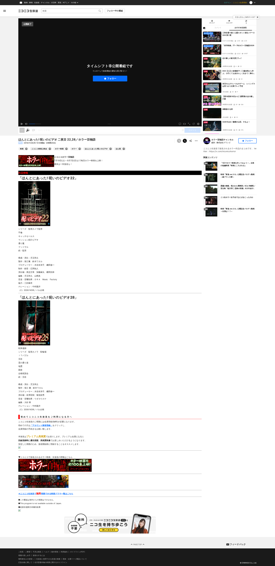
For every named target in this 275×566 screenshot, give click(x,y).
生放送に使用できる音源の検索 (48, 559)
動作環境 (54, 552)
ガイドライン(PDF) (77, 552)
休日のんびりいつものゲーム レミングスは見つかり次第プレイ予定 (238, 85)
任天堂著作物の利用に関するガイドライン (51, 562)
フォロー (111, 78)
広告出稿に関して (25, 562)
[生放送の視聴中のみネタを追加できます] (22, 130)
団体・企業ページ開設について (75, 559)
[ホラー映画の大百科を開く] (66, 149)
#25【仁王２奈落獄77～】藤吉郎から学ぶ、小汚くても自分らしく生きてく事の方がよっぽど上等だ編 (238, 72)
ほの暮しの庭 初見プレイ (232, 58)
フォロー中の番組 (115, 11)
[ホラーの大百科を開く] (79, 149)
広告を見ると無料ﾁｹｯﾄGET (245, 17)
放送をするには (39, 555)
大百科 (53, 2)
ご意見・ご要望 (24, 552)
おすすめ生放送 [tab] (241, 28)
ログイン (227, 2)
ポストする (185, 141)
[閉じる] (257, 17)
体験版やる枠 (227, 109)
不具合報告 (37, 552)
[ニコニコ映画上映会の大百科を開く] (50, 149)
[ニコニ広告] (27, 130)
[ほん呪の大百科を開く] (124, 149)
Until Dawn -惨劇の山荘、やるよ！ (236, 122)
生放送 (36, 2)
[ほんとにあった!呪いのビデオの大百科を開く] (110, 149)
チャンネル (45, 2)
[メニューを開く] (4, 11)
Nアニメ (66, 2)
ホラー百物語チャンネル (222, 139)
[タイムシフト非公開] (179, 141)
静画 (31, 2)
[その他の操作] (196, 141)
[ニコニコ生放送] (28, 11)
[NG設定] (204, 27)
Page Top (137, 544)
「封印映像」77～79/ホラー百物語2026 (238, 45)
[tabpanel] (229, 82)
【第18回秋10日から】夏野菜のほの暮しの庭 (238, 97)
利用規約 (64, 552)
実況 (59, 2)
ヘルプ (46, 552)
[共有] (190, 141)
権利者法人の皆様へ (26, 559)
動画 (26, 2)
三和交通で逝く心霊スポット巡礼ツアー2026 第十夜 (238, 34)
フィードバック (238, 544)
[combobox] (72, 11)
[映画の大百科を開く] (26, 149)
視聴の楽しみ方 (24, 555)
